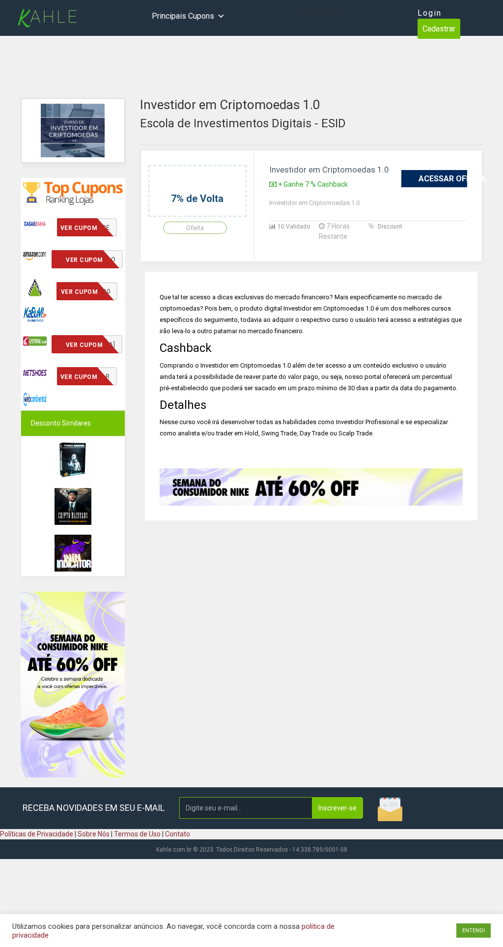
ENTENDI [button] (473, 930)
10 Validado (293, 226)
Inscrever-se (337, 808)
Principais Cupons (183, 16)
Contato (177, 834)
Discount (390, 226)
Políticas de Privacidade (36, 834)
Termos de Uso (137, 834)
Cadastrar (438, 28)
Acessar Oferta (443, 178)
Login (430, 13)
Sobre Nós (94, 834)
